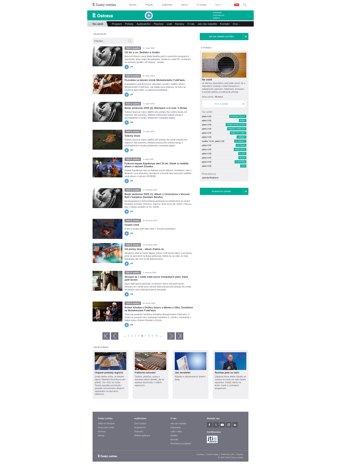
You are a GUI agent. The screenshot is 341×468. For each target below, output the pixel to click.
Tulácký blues (132, 135)
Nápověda (175, 427)
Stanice (184, 5)
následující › (171, 336)
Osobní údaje (212, 454)
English (240, 454)
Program (149, 5)
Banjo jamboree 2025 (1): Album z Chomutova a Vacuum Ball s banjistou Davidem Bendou (157, 195)
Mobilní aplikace (142, 435)
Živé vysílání (140, 423)
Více (236, 23)
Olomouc (240, 141)
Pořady (129, 23)
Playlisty (159, 23)
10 (156, 336)
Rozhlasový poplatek (180, 443)
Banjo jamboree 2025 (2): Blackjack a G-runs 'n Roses (156, 108)
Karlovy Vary (238, 133)
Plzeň (242, 154)
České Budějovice (236, 125)
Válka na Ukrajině (106, 423)
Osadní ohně (132, 224)
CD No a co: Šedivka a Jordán (142, 52)
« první (106, 336)
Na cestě (207, 79)
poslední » (179, 336)
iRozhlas (133, 5)
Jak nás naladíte (207, 23)
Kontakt (225, 23)
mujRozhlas (167, 5)
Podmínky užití (227, 454)
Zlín (243, 166)
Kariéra (173, 435)
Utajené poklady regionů (109, 372)
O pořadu (206, 48)
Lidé (169, 23)
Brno (242, 121)
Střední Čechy (237, 116)
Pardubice (240, 149)
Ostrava (241, 145)
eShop (101, 435)
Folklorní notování (145, 372)
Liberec (241, 137)
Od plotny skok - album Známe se (144, 249)
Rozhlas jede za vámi (227, 372)
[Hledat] (244, 5)
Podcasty (139, 431)
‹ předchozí (114, 336)
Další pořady (101, 347)
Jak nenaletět (182, 372)
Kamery (216, 18)
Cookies (200, 454)
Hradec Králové (236, 129)
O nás (190, 23)
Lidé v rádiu (176, 431)
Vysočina (240, 162)
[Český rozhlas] (104, 5)
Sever (242, 158)
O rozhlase (201, 5)
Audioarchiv (218, 15)
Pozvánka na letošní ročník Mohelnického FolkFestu (155, 80)
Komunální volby (106, 427)
